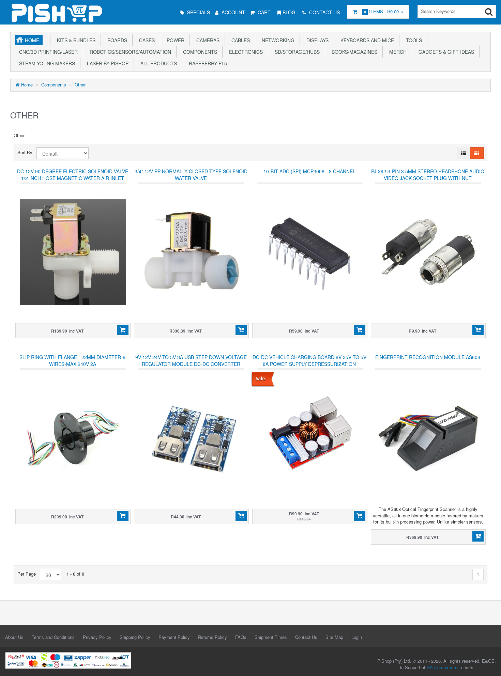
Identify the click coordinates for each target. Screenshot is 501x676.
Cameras (206, 40)
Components (198, 51)
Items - (381, 11)
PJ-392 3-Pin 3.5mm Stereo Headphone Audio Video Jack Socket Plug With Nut (427, 174)
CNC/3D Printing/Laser (47, 51)
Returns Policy (212, 637)
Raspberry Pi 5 (206, 63)
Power (174, 40)
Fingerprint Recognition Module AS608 (427, 357)
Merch (396, 51)
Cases (145, 40)
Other (80, 84)
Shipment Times (271, 637)
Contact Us (306, 637)
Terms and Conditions (53, 637)
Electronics (244, 51)
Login (356, 637)
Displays (316, 40)
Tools (412, 40)
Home (32, 40)
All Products (157, 63)
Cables (239, 40)
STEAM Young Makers (45, 63)
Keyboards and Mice (366, 40)
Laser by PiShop (106, 63)
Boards (116, 40)
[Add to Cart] (122, 330)
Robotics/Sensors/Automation (129, 51)
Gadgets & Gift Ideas (445, 51)
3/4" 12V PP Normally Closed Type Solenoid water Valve (191, 174)
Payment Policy (174, 637)
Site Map (334, 637)
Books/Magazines (353, 51)
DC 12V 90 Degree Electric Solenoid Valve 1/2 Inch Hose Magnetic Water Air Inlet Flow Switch (72, 178)
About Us (14, 637)
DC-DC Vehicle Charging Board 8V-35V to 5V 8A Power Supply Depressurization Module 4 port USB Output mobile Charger (309, 367)
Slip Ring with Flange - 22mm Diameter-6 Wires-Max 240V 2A (72, 360)
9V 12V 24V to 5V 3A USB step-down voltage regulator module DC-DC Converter (191, 360)
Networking (276, 40)
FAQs (240, 637)
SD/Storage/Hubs (296, 51)
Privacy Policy (97, 637)
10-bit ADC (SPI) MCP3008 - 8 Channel (309, 171)
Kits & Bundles (74, 40)
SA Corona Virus (443, 667)
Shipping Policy (135, 637)
